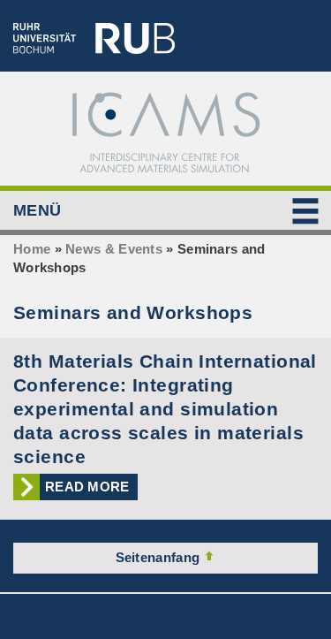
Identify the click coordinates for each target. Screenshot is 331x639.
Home (31, 248)
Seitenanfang (160, 557)
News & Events (113, 248)
